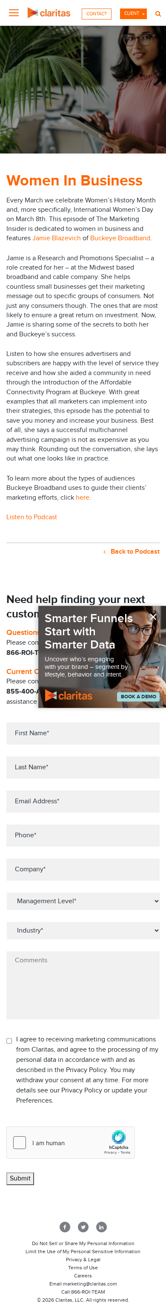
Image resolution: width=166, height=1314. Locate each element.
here (82, 498)
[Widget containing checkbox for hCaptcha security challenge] (70, 1142)
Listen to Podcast (31, 517)
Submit (20, 1179)
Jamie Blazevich (56, 238)
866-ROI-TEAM (88, 1291)
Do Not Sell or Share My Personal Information (83, 1243)
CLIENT (131, 13)
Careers (83, 1275)
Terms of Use (83, 1267)
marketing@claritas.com (90, 1283)
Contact (96, 14)
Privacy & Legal (83, 1259)
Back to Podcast (134, 552)
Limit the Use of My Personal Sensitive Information (83, 1251)
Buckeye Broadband (120, 238)
